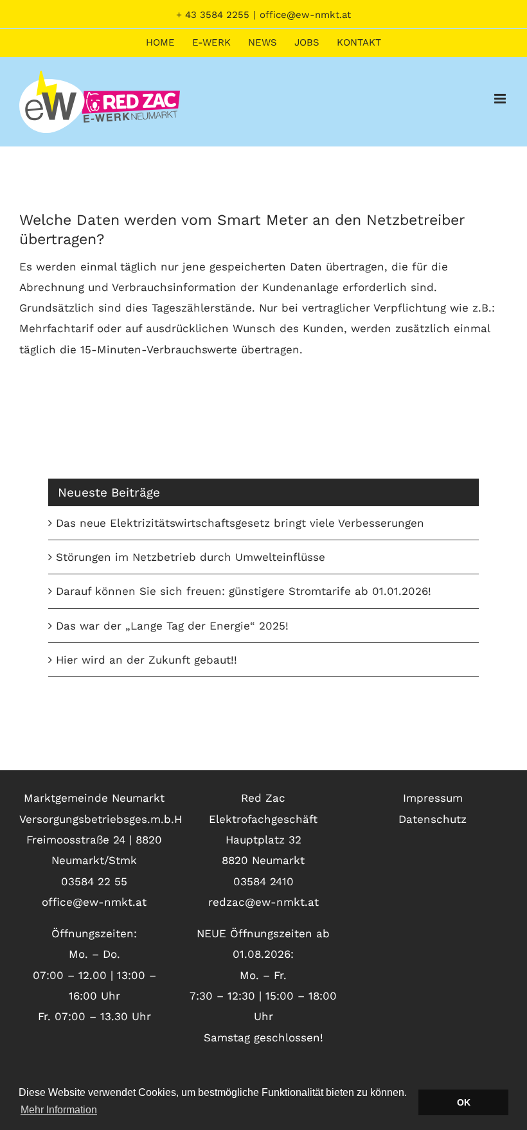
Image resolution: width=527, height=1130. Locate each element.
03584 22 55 (94, 881)
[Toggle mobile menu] (501, 98)
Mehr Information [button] (59, 1109)
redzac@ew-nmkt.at (263, 902)
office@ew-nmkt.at (305, 15)
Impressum (433, 797)
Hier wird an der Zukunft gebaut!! (146, 659)
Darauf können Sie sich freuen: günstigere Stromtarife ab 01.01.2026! (243, 591)
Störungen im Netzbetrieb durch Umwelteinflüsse (190, 557)
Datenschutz (432, 819)
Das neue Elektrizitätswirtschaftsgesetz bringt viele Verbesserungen (240, 522)
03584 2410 (263, 881)
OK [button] (463, 1102)
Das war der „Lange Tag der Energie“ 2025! (172, 625)
